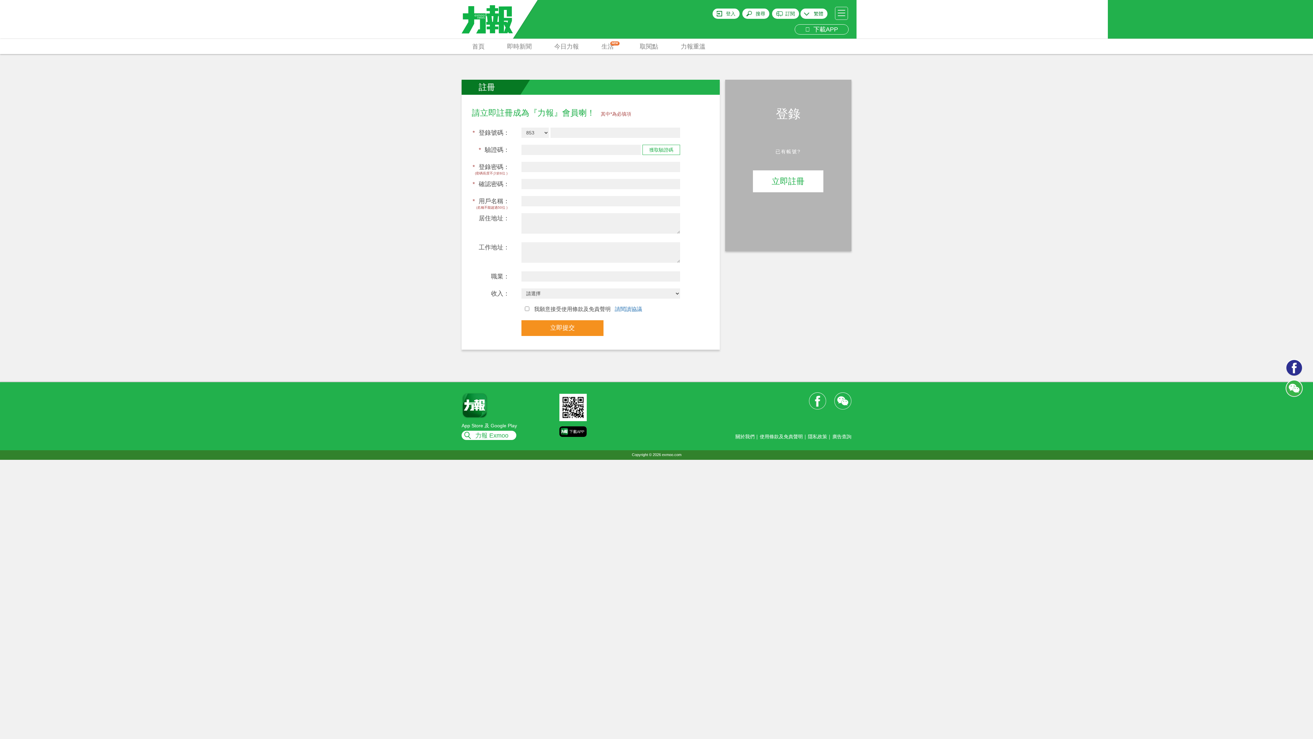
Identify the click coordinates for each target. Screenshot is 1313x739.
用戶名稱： (491, 201)
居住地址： (494, 218)
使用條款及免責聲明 (781, 436)
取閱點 (649, 46)
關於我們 (745, 436)
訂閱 (790, 13)
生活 (609, 46)
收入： (500, 293)
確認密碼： (491, 184)
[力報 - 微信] (1294, 388)
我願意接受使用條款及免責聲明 (587, 309)
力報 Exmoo (491, 435)
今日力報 (566, 46)
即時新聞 (519, 46)
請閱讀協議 (628, 309)
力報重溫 (693, 46)
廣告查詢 (841, 436)
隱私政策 (817, 436)
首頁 (478, 46)
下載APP (824, 29)
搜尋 (760, 13)
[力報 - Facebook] (1294, 367)
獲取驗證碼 (661, 150)
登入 (730, 13)
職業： (500, 276)
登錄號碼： (491, 132)
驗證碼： (494, 149)
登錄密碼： (491, 167)
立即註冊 (788, 181)
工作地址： (494, 247)
